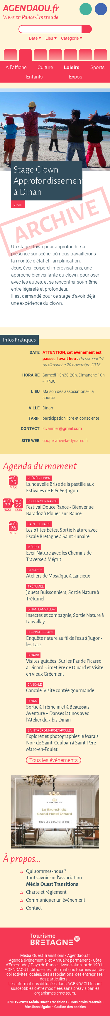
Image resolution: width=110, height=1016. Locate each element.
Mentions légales (38, 1007)
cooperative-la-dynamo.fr (65, 440)
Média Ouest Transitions (48, 1002)
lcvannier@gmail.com (62, 428)
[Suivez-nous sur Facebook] (101, 9)
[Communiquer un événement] (85, 9)
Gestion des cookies (70, 1007)
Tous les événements (53, 760)
